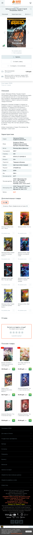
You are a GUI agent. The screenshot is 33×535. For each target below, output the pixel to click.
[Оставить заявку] (13, 233)
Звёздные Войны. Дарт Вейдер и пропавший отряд (24, 254)
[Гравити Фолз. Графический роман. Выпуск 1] (8, 380)
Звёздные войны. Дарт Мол (24, 304)
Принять (28, 531)
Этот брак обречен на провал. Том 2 (24, 363)
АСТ (14, 192)
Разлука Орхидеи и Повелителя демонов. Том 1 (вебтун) (7, 364)
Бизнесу (3, 459)
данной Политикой (16, 533)
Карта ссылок (16, 525)
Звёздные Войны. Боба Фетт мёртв (7, 227)
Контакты (4, 449)
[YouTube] (21, 522)
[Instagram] (12, 522)
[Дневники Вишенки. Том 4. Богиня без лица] (8, 405)
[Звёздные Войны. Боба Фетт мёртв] (8, 218)
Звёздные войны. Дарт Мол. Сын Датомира (7, 279)
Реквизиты (4, 454)
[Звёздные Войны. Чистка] (24, 218)
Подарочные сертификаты (9, 438)
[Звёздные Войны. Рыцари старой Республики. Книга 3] (8, 244)
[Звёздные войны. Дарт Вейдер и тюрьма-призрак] (24, 270)
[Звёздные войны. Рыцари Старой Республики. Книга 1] (8, 295)
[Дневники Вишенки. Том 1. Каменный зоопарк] (24, 405)
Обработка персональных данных (11, 475)
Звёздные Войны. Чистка (24, 227)
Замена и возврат (6, 469)
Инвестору (4, 485)
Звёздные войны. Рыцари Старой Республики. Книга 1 (7, 305)
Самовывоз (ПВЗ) (6, 428)
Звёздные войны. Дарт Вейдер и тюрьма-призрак (24, 280)
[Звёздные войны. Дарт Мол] (24, 295)
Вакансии (4, 464)
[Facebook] (17, 522)
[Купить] (13, 369)
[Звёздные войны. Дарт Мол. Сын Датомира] (8, 270)
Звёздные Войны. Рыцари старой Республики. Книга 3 (7, 254)
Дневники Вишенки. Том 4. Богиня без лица (7, 414)
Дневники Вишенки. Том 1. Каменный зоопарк (24, 414)
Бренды (3, 444)
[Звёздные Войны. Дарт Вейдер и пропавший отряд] (24, 244)
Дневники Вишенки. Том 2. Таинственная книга (24, 389)
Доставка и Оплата (7, 433)
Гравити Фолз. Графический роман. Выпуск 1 (6, 390)
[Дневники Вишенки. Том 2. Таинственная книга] (24, 380)
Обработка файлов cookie (9, 480)
